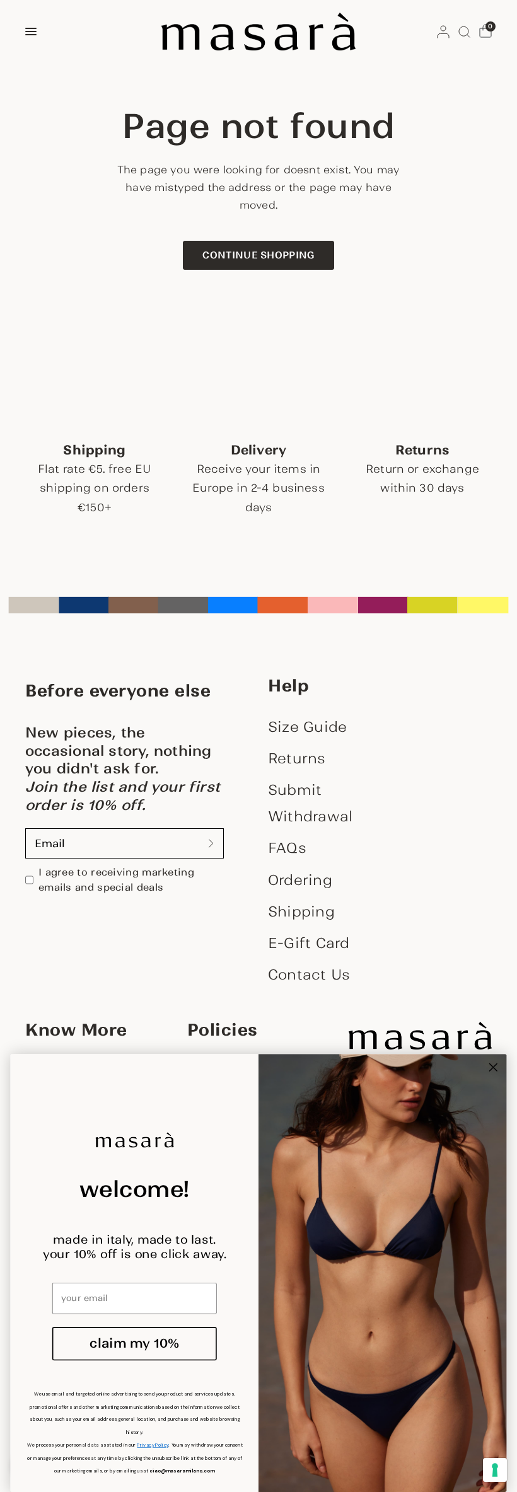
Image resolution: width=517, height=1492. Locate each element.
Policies (222, 1030)
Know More (76, 1030)
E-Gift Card (308, 943)
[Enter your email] (211, 843)
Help (288, 686)
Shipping (301, 911)
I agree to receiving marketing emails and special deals (116, 879)
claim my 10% (134, 1343)
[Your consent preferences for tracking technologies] (495, 1470)
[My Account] (443, 31)
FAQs (287, 848)
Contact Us (309, 974)
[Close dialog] (493, 1067)
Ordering (300, 880)
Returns (297, 758)
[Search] (464, 31)
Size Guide (307, 727)
